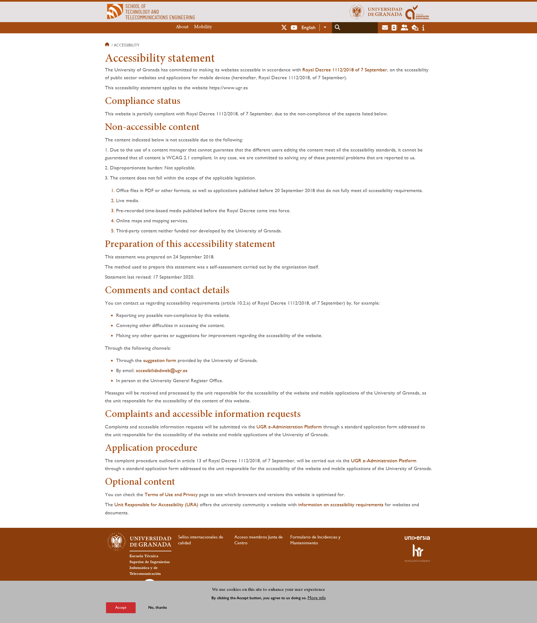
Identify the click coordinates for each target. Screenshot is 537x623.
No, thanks (157, 607)
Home (107, 45)
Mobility (203, 27)
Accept (120, 607)
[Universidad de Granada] (376, 11)
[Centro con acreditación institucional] (417, 11)
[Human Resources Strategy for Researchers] (417, 553)
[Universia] (417, 538)
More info (317, 597)
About (182, 27)
